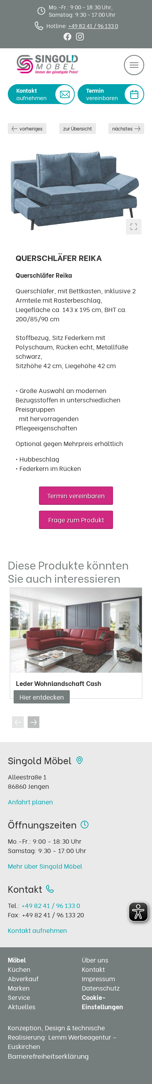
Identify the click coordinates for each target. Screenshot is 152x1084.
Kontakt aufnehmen (37, 930)
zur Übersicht (77, 128)
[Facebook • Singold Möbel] (67, 35)
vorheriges (30, 128)
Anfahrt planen (30, 801)
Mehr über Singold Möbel (45, 866)
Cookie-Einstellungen (102, 1001)
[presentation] (18, 722)
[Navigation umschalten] (134, 65)
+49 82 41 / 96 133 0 (93, 25)
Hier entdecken (41, 697)
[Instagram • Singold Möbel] (80, 35)
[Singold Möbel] (48, 64)
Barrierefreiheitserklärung (48, 1056)
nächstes (122, 128)
